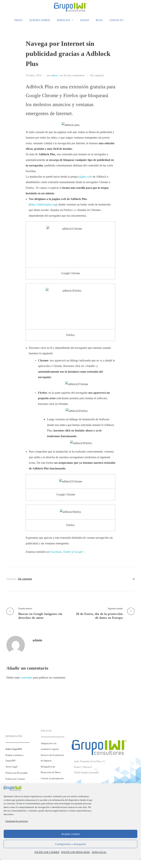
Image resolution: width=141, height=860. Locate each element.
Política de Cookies (15, 779)
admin (54, 75)
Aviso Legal (11, 766)
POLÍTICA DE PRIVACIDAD (75, 852)
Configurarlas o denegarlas (70, 844)
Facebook (56, 551)
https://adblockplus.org (43, 204)
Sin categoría (97, 75)
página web (85, 176)
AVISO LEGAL (99, 852)
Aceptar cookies (70, 834)
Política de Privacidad (16, 773)
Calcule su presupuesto (52, 778)
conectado (26, 677)
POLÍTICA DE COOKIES (47, 852)
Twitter (67, 551)
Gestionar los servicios (17, 821)
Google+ (79, 551)
